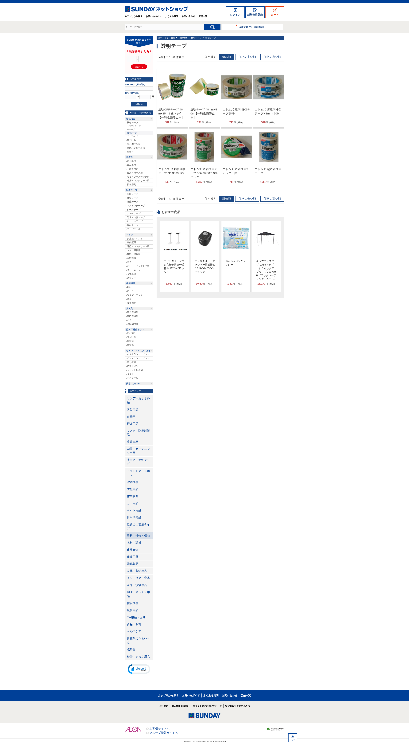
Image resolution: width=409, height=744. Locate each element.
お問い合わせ (188, 16)
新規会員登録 (255, 14)
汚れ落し (131, 333)
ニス (129, 262)
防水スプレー (133, 383)
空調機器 (132, 482)
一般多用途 (132, 169)
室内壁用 (131, 242)
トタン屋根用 (133, 250)
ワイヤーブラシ (135, 295)
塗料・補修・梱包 (166, 38)
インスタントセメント (138, 358)
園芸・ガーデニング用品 (138, 450)
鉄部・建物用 (133, 254)
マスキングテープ (136, 205)
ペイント (130, 234)
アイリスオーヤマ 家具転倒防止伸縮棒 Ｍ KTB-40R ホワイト (174, 266)
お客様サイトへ (159, 728)
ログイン (235, 14)
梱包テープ (196, 38)
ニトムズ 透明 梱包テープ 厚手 (236, 111)
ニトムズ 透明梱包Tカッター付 (235, 171)
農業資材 (132, 441)
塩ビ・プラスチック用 (138, 176)
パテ (129, 320)
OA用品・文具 (136, 617)
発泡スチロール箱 (136, 147)
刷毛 (129, 287)
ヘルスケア (134, 631)
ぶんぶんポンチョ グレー (235, 263)
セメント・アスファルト (138, 350)
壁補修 (130, 345)
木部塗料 (131, 258)
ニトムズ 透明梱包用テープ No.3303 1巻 (171, 171)
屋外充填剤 (132, 312)
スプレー (131, 278)
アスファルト (133, 378)
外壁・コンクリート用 (138, 246)
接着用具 (131, 184)
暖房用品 (132, 610)
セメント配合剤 (135, 370)
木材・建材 (134, 542)
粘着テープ (131, 190)
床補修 (130, 341)
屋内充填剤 (132, 316)
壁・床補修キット (135, 329)
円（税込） (172, 122)
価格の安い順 (247, 57)
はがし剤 (131, 337)
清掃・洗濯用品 (137, 585)
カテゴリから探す (134, 16)
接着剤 (129, 157)
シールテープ (133, 209)
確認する (139, 67)
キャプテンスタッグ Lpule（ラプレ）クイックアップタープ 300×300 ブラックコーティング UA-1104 (266, 270)
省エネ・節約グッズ (138, 462)
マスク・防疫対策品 (138, 432)
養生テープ (132, 201)
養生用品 (131, 303)
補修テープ (132, 197)
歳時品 (131, 649)
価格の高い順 (272, 57)
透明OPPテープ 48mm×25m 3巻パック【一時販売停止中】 (171, 113)
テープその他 (133, 229)
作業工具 (132, 556)
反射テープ (132, 225)
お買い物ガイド (154, 16)
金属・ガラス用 (135, 172)
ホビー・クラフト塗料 (138, 266)
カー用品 (132, 503)
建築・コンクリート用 (138, 180)
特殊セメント (133, 366)
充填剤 (129, 308)
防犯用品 (132, 489)
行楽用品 (132, 423)
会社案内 (163, 706)
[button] (139, 668)
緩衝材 (130, 151)
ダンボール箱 (133, 143)
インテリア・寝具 (138, 578)
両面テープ (132, 193)
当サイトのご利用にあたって (207, 706)
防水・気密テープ (136, 217)
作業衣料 (132, 496)
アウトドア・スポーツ (138, 473)
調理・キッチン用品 (138, 594)
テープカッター (134, 136)
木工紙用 (131, 161)
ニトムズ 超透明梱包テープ (268, 171)
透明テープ (210, 38)
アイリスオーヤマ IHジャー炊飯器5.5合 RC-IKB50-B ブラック (205, 266)
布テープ (131, 129)
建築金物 (132, 549)
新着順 (226, 57)
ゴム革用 (131, 165)
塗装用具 (130, 283)
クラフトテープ (134, 126)
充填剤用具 (132, 324)
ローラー (131, 291)
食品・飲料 (134, 624)
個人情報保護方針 (180, 706)
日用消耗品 (134, 517)
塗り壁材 (131, 362)
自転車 (131, 416)
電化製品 (132, 563)
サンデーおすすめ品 (138, 400)
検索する (139, 104)
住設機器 (132, 603)
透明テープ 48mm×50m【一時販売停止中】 (203, 113)
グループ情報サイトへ (163, 732)
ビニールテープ (135, 221)
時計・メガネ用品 (138, 656)
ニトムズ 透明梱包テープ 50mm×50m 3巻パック (204, 173)
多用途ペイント (135, 238)
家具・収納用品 (137, 570)
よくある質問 (171, 16)
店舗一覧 (202, 16)
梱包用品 (183, 38)
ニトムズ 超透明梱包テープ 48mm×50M (268, 111)
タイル (130, 374)
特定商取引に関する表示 (237, 706)
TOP (292, 739)
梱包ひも (131, 140)
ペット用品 (134, 510)
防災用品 (132, 409)
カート (275, 14)
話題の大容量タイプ (138, 526)
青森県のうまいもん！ (138, 640)
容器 (129, 299)
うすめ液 (131, 274)
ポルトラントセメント (138, 354)
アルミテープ (133, 213)
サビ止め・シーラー (137, 270)
